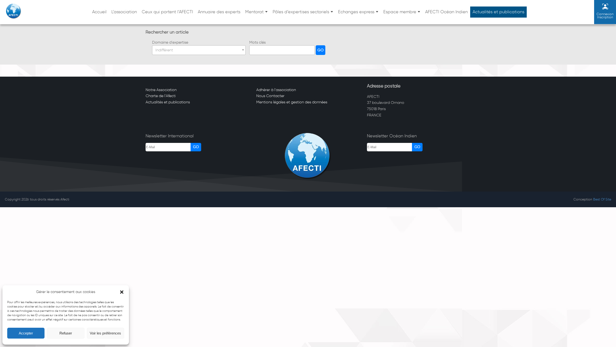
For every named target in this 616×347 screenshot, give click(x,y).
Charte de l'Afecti (161, 95)
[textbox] (199, 50)
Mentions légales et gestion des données (291, 102)
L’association (124, 11)
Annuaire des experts (219, 11)
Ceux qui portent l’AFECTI (167, 11)
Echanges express (356, 11)
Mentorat (254, 11)
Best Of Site (602, 199)
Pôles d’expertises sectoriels (301, 11)
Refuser (65, 333)
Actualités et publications (498, 11)
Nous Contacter (270, 95)
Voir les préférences (105, 333)
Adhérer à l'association (276, 89)
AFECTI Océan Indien (446, 11)
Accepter (26, 333)
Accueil (99, 11)
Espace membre (399, 11)
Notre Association (161, 89)
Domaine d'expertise (170, 42)
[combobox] (199, 50)
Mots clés (257, 42)
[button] (121, 292)
